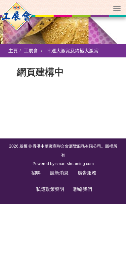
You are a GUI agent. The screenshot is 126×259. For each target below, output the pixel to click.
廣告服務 (87, 173)
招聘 (36, 173)
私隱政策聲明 (50, 189)
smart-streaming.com (74, 163)
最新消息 (59, 173)
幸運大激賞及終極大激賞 (72, 50)
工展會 (31, 50)
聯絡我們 (82, 189)
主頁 (13, 50)
